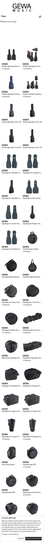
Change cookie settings (10, 534)
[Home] (22, 8)
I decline (21, 538)
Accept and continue (33, 538)
